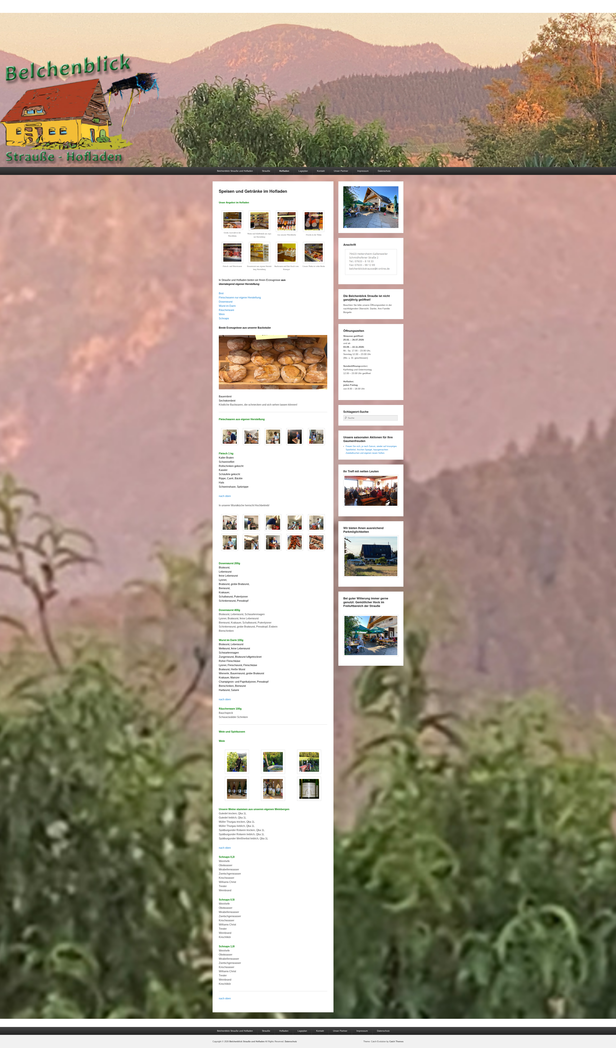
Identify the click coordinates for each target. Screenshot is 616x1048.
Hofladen (284, 171)
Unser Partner (341, 171)
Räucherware (227, 310)
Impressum (363, 171)
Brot (221, 293)
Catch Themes (396, 1041)
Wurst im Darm (227, 306)
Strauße (266, 171)
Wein (222, 314)
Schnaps (224, 318)
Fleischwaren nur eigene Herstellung (240, 297)
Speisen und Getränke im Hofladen (253, 191)
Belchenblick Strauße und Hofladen (235, 171)
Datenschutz (384, 171)
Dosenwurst (226, 301)
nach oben (225, 496)
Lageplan (303, 171)
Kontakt (321, 171)
